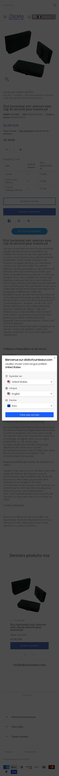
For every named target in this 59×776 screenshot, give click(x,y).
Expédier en (15, 376)
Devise (13, 400)
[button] (29, 382)
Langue (13, 388)
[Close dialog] (54, 358)
